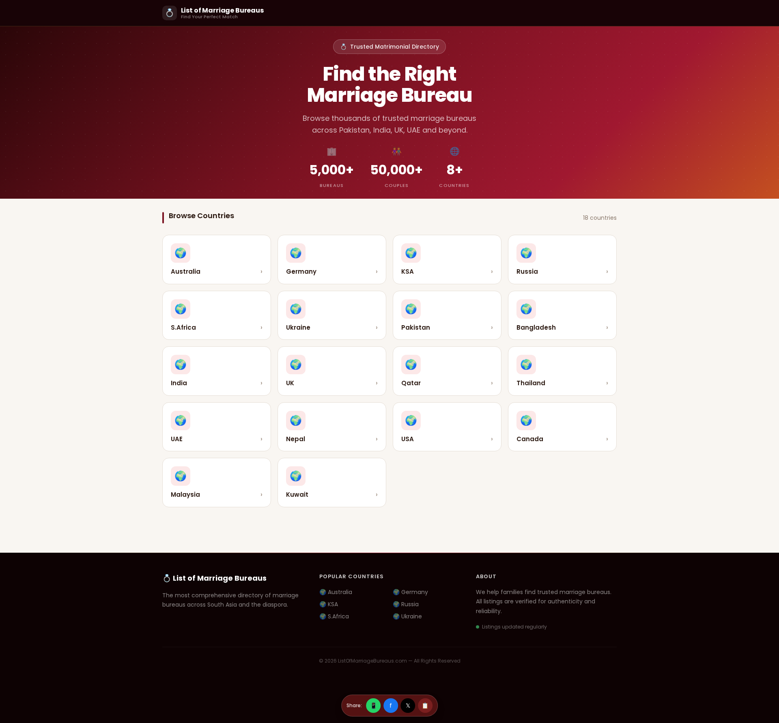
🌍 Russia (406, 604)
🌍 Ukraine (407, 616)
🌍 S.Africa (334, 616)
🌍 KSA (328, 604)
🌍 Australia (335, 592)
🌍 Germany (410, 592)
